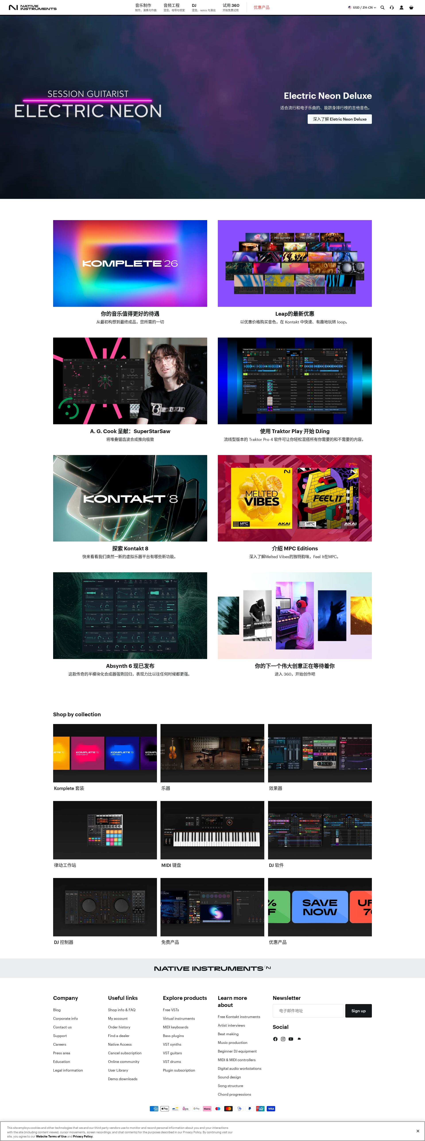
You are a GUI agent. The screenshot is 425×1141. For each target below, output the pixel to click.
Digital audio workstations (239, 1068)
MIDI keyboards (175, 1027)
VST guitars (172, 1053)
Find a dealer (118, 1035)
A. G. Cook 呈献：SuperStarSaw (130, 431)
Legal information (68, 1070)
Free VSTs (171, 1010)
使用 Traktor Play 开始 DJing (295, 431)
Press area (61, 1053)
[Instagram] (283, 1039)
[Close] (418, 1131)
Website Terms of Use (51, 1136)
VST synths (172, 1044)
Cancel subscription (125, 1053)
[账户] (401, 7)
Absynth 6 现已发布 (130, 665)
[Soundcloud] (298, 1039)
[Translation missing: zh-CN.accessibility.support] (392, 7)
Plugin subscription (179, 1070)
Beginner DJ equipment (237, 1051)
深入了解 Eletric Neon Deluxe (340, 119)
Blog (57, 1010)
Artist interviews (231, 1025)
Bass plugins (173, 1035)
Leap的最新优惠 (294, 313)
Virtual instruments (179, 1018)
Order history (119, 1027)
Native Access (120, 1044)
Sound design (229, 1077)
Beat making (228, 1034)
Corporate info (65, 1018)
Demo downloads (122, 1079)
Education (61, 1061)
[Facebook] (275, 1039)
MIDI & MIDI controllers (237, 1060)
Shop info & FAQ (121, 1010)
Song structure (230, 1085)
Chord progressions (234, 1094)
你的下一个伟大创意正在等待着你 (295, 665)
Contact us (62, 1027)
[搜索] (382, 7)
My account (118, 1018)
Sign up (359, 1011)
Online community (123, 1061)
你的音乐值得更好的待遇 (130, 313)
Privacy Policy (83, 1136)
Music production (232, 1042)
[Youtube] (291, 1039)
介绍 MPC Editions (295, 548)
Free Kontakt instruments (239, 1016)
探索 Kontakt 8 (130, 548)
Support (60, 1035)
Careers (59, 1044)
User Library (118, 1070)
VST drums (172, 1061)
